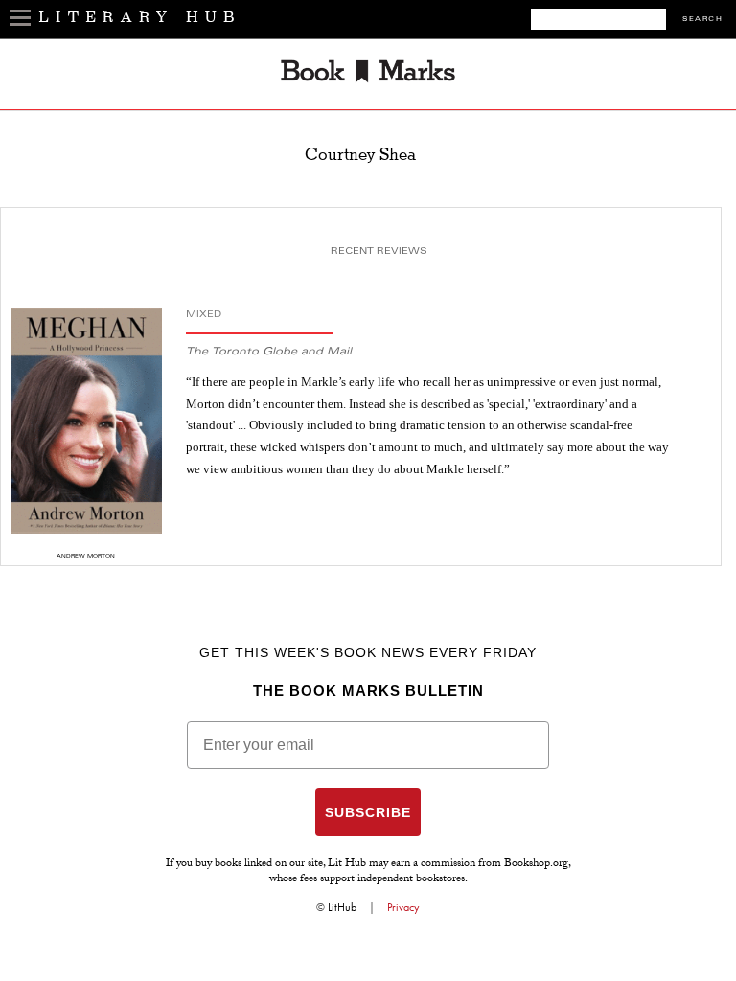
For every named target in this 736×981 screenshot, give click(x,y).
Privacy (403, 907)
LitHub (342, 907)
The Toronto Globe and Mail (269, 352)
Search (702, 19)
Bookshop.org (536, 864)
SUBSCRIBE (368, 812)
